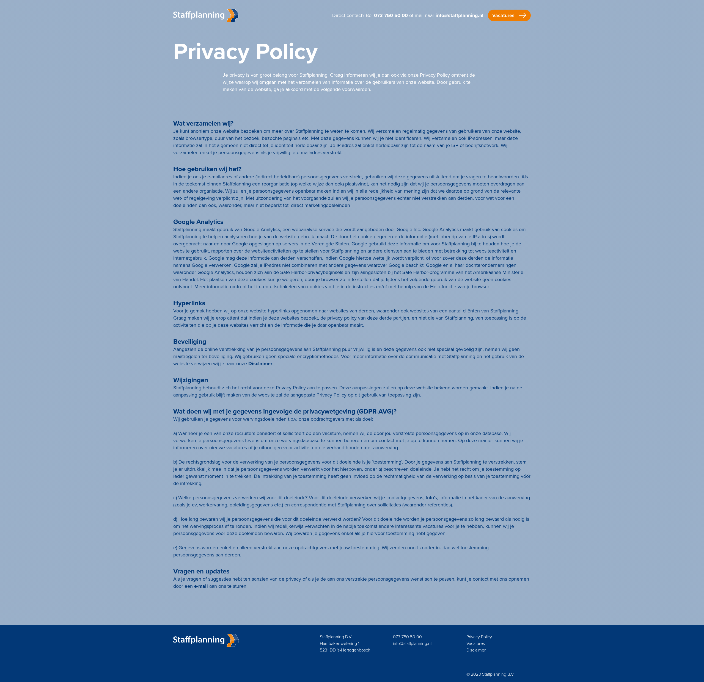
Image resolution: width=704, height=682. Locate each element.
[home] (206, 15)
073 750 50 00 (391, 15)
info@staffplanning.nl (459, 15)
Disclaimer (260, 363)
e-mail (201, 586)
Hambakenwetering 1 (339, 643)
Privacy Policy (479, 637)
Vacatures (475, 643)
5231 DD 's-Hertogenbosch (345, 650)
